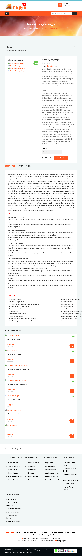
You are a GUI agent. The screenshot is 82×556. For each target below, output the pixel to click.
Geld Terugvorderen (33, 480)
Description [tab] (10, 166)
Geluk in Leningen (32, 476)
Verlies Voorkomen (51, 469)
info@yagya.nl (61, 541)
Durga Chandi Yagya (14, 354)
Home (25, 28)
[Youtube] (17, 449)
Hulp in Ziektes (12, 469)
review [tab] (20, 166)
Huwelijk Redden (69, 483)
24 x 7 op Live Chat (55, 538)
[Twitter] (7, 449)
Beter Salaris (31, 466)
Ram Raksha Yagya (14, 399)
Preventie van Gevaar (14, 466)
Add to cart (41, 335)
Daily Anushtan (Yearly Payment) (18, 384)
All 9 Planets (12, 499)
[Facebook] (5, 449)
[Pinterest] (15, 449)
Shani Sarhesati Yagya (15, 414)
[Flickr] (20, 449)
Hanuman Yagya (13, 429)
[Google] (10, 449)
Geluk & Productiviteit (52, 480)
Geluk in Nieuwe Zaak (52, 476)
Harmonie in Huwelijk (70, 474)
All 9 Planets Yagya (14, 339)
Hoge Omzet (49, 463)
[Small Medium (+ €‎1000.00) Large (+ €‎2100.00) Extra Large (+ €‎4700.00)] (52, 152)
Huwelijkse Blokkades (14, 509)
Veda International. (18, 550)
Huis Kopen (30, 473)
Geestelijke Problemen (15, 476)
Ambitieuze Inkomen (52, 473)
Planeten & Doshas (14, 521)
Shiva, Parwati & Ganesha (36, 28)
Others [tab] (28, 166)
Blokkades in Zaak (13, 512)
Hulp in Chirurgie (13, 473)
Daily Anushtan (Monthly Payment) (19, 369)
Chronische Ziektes (14, 480)
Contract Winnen (50, 466)
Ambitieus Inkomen (33, 463)
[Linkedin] (13, 449)
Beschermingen (13, 463)
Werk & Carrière (31, 469)
